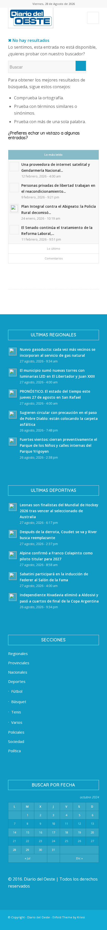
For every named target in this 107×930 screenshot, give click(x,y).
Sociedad (16, 741)
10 (53, 823)
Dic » (79, 858)
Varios (16, 722)
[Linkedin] (40, 923)
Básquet (18, 701)
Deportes (16, 681)
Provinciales (18, 662)
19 (79, 832)
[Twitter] (48, 923)
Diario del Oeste (38, 917)
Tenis (16, 712)
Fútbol (16, 691)
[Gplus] (87, 923)
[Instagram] (64, 923)
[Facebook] (33, 923)
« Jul (27, 858)
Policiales (16, 732)
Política (14, 750)
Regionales (18, 653)
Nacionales (17, 672)
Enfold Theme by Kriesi (68, 917)
